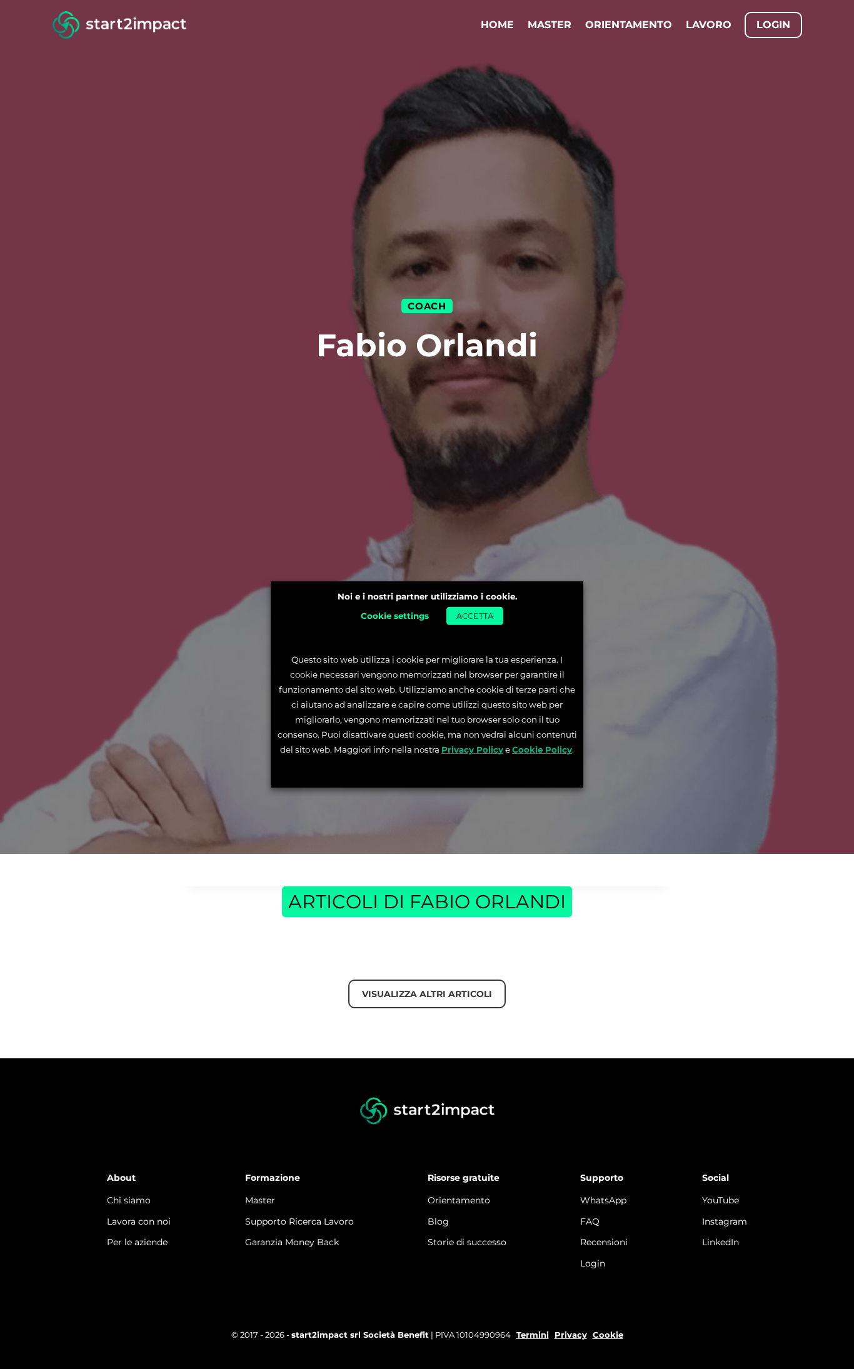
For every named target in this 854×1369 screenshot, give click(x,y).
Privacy (571, 1335)
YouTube (720, 1200)
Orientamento (628, 25)
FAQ (590, 1221)
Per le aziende (137, 1242)
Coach (427, 306)
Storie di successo (467, 1242)
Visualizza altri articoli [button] (427, 994)
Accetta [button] (474, 615)
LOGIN (773, 25)
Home (497, 25)
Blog (438, 1221)
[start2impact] (427, 1111)
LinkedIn (720, 1242)
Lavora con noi (139, 1221)
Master (549, 25)
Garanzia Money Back (292, 1242)
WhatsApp (603, 1200)
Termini (532, 1335)
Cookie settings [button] (395, 615)
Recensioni (604, 1242)
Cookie (608, 1335)
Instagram (724, 1221)
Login (592, 1263)
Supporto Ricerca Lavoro (299, 1221)
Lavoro (708, 25)
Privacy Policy (472, 750)
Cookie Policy (542, 750)
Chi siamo (129, 1200)
